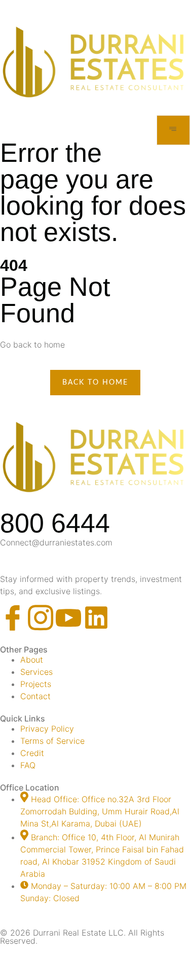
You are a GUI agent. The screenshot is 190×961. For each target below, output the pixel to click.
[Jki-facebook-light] (12, 617)
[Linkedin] (96, 617)
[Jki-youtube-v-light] (68, 617)
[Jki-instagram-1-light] (40, 617)
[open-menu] (173, 130)
